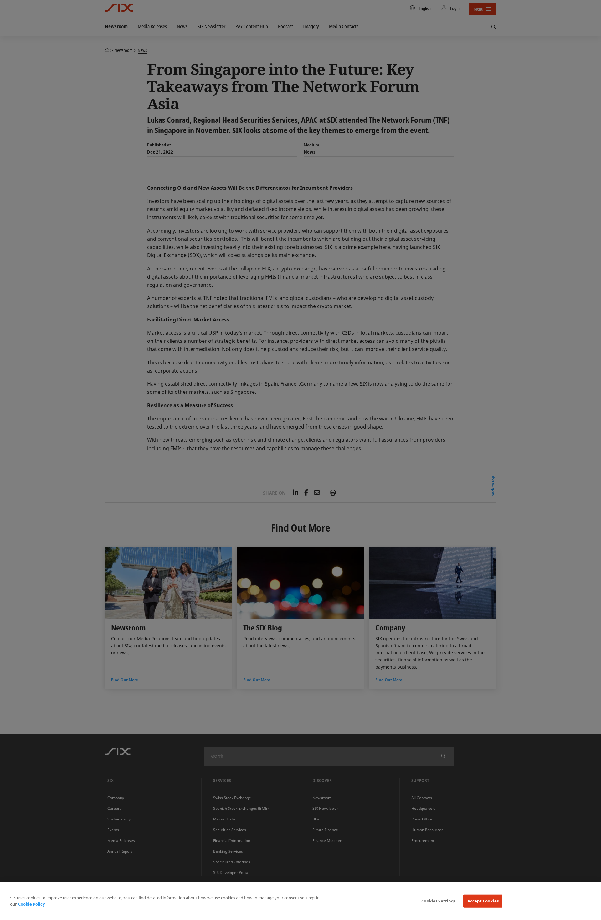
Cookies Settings (438, 901)
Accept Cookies (483, 901)
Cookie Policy (31, 904)
